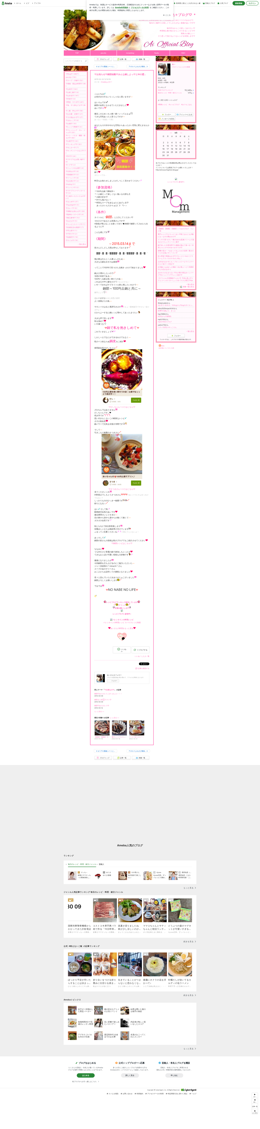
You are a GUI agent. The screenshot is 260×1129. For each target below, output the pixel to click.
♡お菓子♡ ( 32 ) (72, 141)
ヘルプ (193, 1094)
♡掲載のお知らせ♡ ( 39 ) (75, 211)
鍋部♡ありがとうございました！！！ (108, 694)
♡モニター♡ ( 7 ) (72, 147)
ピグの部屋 (186, 67)
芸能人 (101, 864)
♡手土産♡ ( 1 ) (71, 231)
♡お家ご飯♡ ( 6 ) (72, 92)
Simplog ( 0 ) (70, 184)
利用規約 (140, 1094)
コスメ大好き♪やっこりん (167, 327)
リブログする (142, 650)
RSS (162, 346)
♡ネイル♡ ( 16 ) (72, 240)
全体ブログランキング (165, 90)
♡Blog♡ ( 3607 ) (72, 74)
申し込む (174, 1075)
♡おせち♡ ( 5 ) (71, 221)
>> (181, 133)
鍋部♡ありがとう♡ (101, 706)
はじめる (85, 1075)
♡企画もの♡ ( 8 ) (72, 171)
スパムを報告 (113, 1094)
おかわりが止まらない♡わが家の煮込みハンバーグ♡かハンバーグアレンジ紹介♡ (176, 274)
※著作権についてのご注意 (166, 348)
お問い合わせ (127, 1094)
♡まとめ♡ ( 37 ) (72, 202)
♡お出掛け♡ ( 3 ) (72, 181)
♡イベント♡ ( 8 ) (72, 178)
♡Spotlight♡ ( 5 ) (72, 205)
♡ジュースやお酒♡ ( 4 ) (75, 168)
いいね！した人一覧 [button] (142, 656)
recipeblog (130, 53)
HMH (183, 53)
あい (173, 64)
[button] (255, 1111)
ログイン (252, 3)
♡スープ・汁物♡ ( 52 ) (74, 80)
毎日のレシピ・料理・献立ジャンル (170, 93)
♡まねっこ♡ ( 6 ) (72, 120)
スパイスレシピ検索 (133, 622)
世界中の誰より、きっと (167, 311)
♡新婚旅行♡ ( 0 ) (72, 175)
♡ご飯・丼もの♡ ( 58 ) (74, 111)
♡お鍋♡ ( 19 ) (71, 124)
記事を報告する (143, 668)
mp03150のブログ (165, 322)
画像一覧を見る (188, 287)
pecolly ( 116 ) (71, 77)
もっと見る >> (99, 711)
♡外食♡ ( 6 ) (71, 99)
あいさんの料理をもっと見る (121, 628)
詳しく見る (130, 1075)
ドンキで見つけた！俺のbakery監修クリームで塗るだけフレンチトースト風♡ (176, 241)
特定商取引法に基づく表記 (177, 1094)
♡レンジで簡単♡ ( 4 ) (74, 127)
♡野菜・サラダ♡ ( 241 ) (75, 102)
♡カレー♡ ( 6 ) (71, 208)
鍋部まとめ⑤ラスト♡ (102, 700)
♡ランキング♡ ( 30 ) (74, 144)
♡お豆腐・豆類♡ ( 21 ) (74, 114)
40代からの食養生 (164, 316)
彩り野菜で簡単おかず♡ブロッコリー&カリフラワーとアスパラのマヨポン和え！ (175, 257)
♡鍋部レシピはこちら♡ (121, 543)
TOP (77, 53)
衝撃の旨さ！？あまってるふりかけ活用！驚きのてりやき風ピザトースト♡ (176, 252)
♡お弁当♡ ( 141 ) (72, 96)
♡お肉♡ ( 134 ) (72, 89)
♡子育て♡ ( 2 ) (71, 234)
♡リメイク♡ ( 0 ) (72, 187)
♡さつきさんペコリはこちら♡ (122, 489)
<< (171, 133)
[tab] (82, 864)
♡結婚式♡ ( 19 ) (72, 237)
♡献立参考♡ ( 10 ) (73, 218)
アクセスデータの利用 (155, 1094)
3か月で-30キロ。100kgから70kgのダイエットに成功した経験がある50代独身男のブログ (176, 305)
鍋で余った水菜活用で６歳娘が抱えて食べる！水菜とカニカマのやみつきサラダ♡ (176, 246)
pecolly (103, 53)
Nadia (156, 53)
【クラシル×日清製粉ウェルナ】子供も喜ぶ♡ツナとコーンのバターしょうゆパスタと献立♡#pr (175, 279)
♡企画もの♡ (106, 82)
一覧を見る (190, 284)
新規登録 (238, 3)
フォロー (114, 681)
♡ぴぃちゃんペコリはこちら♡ (122, 407)
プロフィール (176, 67)
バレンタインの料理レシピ (113, 622)
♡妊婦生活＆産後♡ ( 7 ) (75, 227)
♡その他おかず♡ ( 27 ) (74, 117)
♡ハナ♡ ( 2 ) (71, 165)
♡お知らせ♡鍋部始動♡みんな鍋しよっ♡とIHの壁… (120, 74)
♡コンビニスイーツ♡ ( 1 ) (75, 224)
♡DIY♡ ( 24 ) (71, 156)
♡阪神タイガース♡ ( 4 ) (75, 214)
